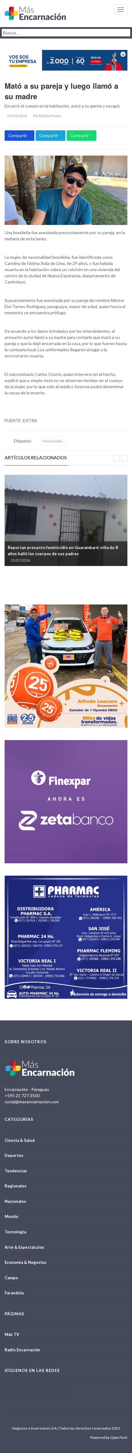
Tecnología (15, 1231)
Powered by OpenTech (108, 1437)
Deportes (14, 1155)
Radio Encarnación (22, 1349)
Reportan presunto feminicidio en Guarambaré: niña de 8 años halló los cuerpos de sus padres (63, 550)
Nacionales (15, 1201)
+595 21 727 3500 (22, 1095)
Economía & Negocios (25, 1262)
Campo (11, 1277)
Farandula (14, 1292)
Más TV (12, 1334)
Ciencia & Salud (20, 1140)
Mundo (11, 1216)
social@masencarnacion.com (32, 1101)
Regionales (15, 1185)
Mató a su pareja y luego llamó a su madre (61, 90)
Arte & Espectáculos (24, 1247)
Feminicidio (52, 441)
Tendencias (16, 1170)
